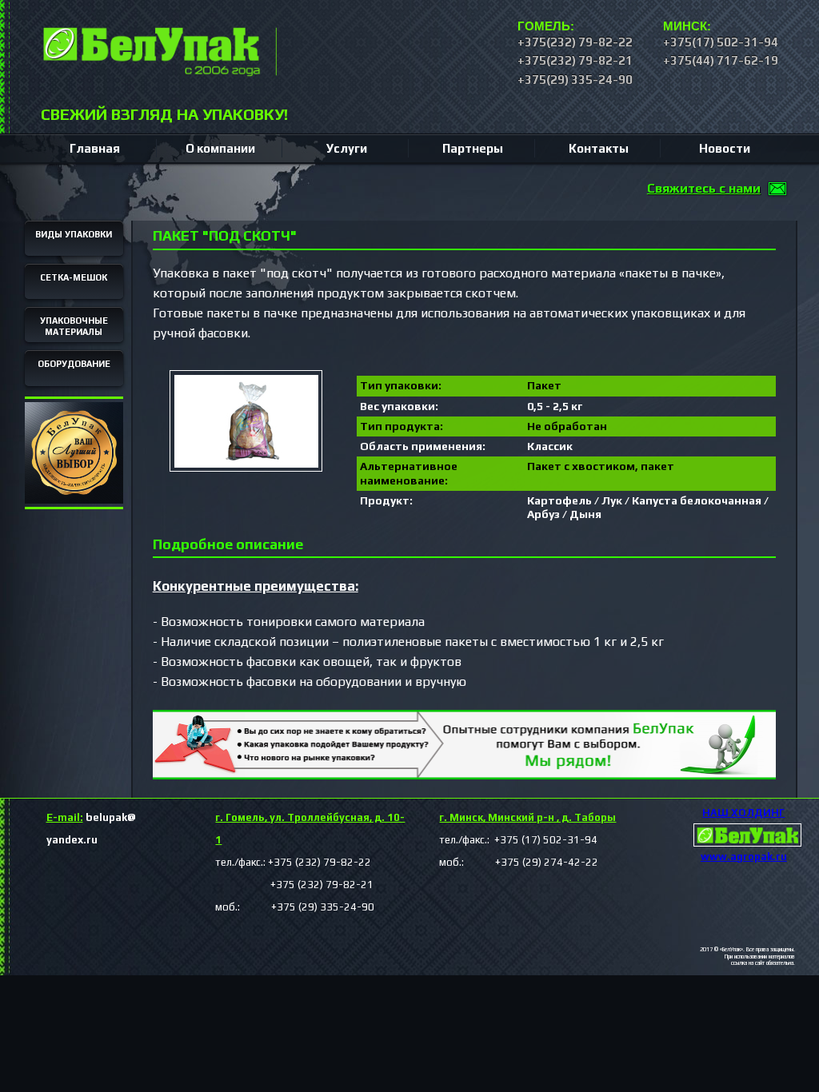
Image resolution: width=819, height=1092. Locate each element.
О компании (220, 148)
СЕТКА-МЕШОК (73, 277)
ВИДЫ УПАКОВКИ (73, 234)
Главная (95, 148)
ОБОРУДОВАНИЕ (74, 364)
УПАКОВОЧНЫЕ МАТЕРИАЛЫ (74, 326)
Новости (724, 148)
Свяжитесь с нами (704, 188)
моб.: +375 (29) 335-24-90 (294, 907)
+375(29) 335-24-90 (575, 79)
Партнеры (472, 148)
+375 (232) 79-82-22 (319, 862)
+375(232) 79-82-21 (575, 60)
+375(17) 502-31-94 (720, 42)
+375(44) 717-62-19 (720, 60)
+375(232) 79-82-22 (575, 42)
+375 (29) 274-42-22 (532, 862)
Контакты (599, 148)
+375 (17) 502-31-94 (544, 840)
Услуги (346, 148)
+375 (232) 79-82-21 (294, 885)
